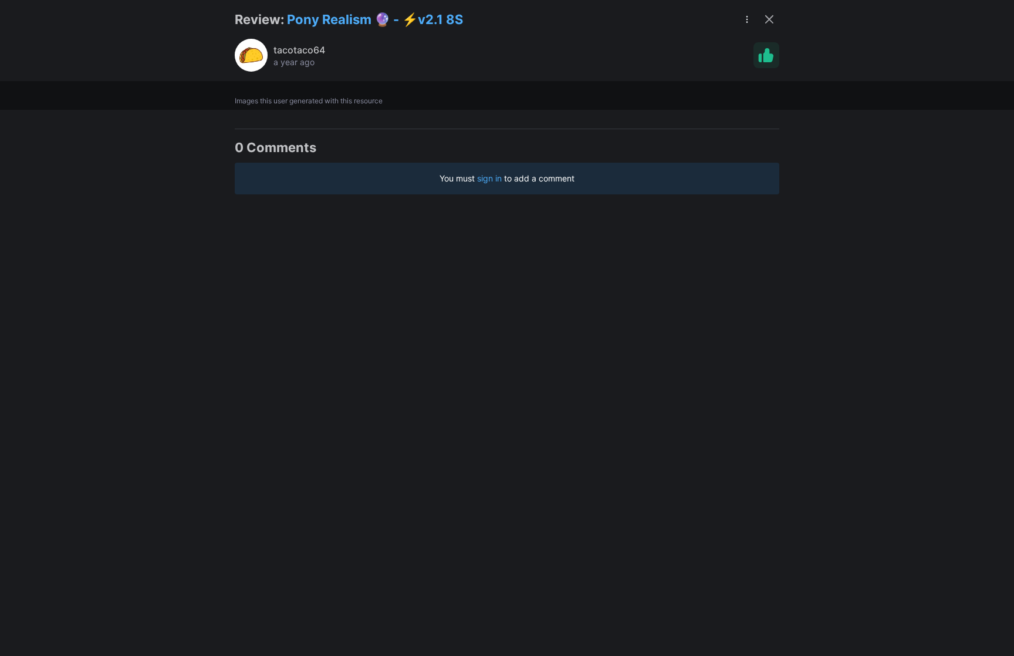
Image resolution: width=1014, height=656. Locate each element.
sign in (489, 178)
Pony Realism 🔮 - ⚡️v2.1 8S (375, 19)
